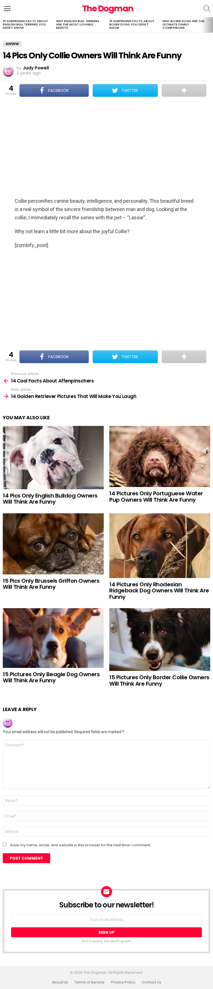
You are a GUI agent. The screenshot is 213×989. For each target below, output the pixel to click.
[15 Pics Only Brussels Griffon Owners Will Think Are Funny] (53, 543)
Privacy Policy (123, 982)
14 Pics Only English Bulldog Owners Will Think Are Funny (50, 499)
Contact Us (151, 982)
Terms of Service (89, 982)
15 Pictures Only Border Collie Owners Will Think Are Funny (159, 680)
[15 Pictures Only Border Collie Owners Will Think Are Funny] (159, 639)
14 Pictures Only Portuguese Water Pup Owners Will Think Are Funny (156, 497)
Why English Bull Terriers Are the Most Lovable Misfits (77, 24)
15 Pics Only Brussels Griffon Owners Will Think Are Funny (51, 584)
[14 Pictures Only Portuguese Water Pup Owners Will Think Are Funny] (159, 456)
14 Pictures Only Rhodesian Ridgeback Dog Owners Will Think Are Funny (159, 591)
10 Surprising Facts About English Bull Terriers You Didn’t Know (25, 24)
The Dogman (107, 8)
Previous (3, 25)
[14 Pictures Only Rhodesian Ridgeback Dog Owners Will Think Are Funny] (159, 545)
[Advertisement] (106, 147)
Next (210, 25)
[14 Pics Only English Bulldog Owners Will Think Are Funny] (53, 457)
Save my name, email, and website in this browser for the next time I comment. (80, 845)
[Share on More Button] (184, 90)
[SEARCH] (207, 8)
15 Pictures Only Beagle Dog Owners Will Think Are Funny (51, 677)
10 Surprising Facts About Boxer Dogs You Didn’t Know (131, 24)
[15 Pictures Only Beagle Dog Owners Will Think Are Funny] (53, 638)
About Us (60, 982)
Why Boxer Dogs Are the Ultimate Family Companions (183, 24)
